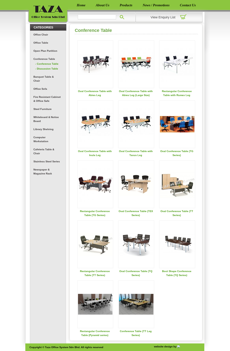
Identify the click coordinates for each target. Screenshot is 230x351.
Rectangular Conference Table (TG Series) (95, 213)
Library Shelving (43, 129)
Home (81, 5)
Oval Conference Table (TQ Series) (135, 273)
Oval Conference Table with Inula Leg (95, 153)
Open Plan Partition (45, 50)
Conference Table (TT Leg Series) (136, 333)
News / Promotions (156, 5)
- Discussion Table (46, 68)
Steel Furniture (42, 109)
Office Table (40, 42)
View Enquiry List (163, 17)
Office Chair (40, 34)
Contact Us (188, 5)
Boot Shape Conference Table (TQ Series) (176, 273)
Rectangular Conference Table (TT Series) (95, 273)
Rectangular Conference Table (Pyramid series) (95, 333)
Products (126, 5)
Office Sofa (40, 88)
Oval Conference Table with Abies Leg (95, 93)
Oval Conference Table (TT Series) (176, 213)
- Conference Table (46, 63)
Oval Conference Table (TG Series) (176, 153)
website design (163, 346)
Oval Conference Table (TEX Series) (136, 213)
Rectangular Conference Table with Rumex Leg (177, 93)
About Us (102, 5)
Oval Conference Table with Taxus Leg (136, 153)
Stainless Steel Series (46, 161)
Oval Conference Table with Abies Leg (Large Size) (136, 93)
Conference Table (44, 58)
